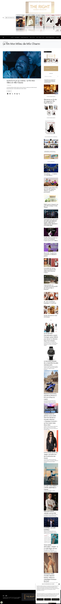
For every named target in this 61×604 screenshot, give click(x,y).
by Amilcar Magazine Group (10, 17)
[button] (59, 584)
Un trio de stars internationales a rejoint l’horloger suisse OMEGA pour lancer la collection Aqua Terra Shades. (51, 337)
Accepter (40, 599)
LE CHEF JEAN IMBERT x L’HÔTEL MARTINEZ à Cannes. (51, 487)
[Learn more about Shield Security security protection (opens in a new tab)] (1, 602)
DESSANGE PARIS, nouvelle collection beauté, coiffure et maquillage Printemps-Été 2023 (50, 577)
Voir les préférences (55, 599)
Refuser (47, 599)
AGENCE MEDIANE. (16, 598)
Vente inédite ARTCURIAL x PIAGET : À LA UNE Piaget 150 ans (51, 546)
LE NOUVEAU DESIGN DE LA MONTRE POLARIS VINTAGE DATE (51, 363)
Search (54, 68)
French (46, 51)
